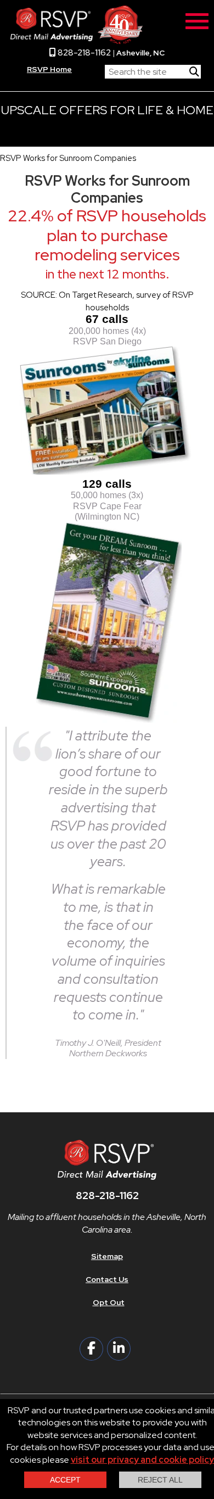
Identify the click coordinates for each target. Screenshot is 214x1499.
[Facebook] (91, 1349)
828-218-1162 (83, 52)
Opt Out (109, 1302)
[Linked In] (119, 1349)
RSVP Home (49, 69)
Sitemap (107, 1256)
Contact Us (107, 1279)
